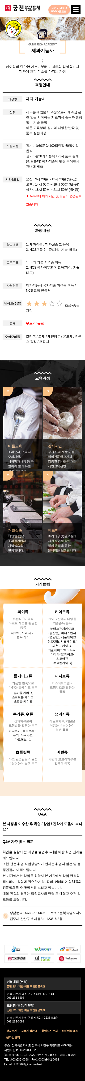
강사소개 (11, 1030)
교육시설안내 (29, 1030)
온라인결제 (13, 1037)
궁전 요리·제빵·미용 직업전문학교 (22, 8)
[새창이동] (16, 949)
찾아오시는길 (49, 1030)
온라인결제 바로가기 (13, 28)
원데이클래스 (70, 1030)
